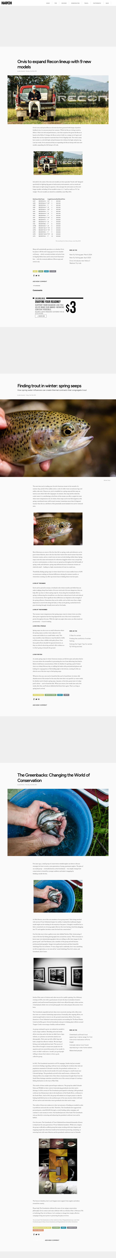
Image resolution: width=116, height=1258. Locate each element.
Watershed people (75, 1050)
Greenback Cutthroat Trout (42, 1227)
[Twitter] (36, 276)
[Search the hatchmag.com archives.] (113, 3)
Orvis (40, 271)
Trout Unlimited (38, 1230)
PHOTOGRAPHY (97, 3)
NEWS (48, 3)
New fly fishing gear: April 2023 (80, 258)
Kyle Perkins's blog (38, 1240)
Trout (60, 695)
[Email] (38, 276)
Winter (66, 695)
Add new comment (40, 281)
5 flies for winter (75, 635)
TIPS (55, 3)
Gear (46, 271)
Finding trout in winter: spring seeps (49, 385)
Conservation (72, 1227)
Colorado (56, 1227)
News (35, 271)
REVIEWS (64, 3)
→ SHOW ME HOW (41, 316)
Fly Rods (52, 271)
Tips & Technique (38, 695)
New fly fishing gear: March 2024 (80, 255)
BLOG (107, 3)
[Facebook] (34, 276)
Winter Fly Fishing (50, 695)
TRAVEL (86, 3)
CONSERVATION (75, 3)
